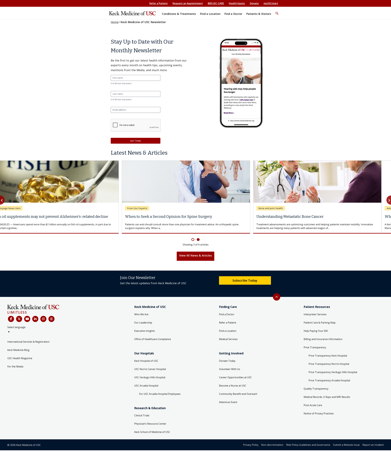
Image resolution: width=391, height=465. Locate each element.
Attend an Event (228, 402)
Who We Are (141, 314)
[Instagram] (43, 319)
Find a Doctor (226, 314)
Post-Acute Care (313, 405)
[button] (277, 11)
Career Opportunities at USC (235, 377)
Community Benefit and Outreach (238, 394)
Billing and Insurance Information (323, 339)
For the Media (15, 366)
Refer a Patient (158, 3)
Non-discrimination (272, 444)
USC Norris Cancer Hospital (150, 369)
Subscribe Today (244, 280)
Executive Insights (144, 331)
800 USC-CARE (216, 3)
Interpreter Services (315, 314)
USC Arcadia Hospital (146, 385)
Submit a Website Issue (346, 444)
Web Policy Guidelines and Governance (308, 444)
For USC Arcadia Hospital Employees (160, 394)
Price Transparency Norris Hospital (329, 364)
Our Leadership (143, 322)
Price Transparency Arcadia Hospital (329, 380)
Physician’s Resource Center (150, 423)
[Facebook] (11, 319)
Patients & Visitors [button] (258, 14)
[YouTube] (27, 319)
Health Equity (237, 3)
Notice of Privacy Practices (319, 413)
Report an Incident (373, 444)
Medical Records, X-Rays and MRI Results (327, 397)
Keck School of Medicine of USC (152, 432)
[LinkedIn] (35, 319)
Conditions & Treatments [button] (179, 14)
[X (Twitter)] (19, 319)
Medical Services (228, 339)
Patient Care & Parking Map (320, 322)
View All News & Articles (195, 255)
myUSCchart (271, 3)
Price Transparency (315, 347)
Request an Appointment (188, 3)
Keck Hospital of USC (146, 361)
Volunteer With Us (229, 369)
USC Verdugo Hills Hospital (149, 377)
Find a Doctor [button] (233, 14)
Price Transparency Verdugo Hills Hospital (333, 372)
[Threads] (51, 319)
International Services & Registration (28, 341)
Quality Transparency (316, 388)
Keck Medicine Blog (18, 350)
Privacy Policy (250, 444)
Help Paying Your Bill (316, 331)
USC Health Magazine (19, 358)
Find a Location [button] (210, 14)
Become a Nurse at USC (232, 385)
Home (115, 22)
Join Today (135, 140)
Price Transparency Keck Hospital (328, 355)
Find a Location (227, 331)
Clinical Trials (141, 415)
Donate (254, 3)
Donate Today (227, 361)
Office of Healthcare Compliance (152, 339)
